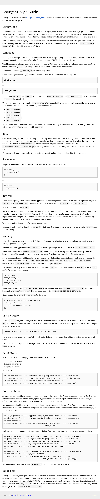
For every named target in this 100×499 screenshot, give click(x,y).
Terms (28, 495)
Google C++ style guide (35, 18)
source (95, 495)
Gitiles (14, 495)
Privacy (21, 495)
